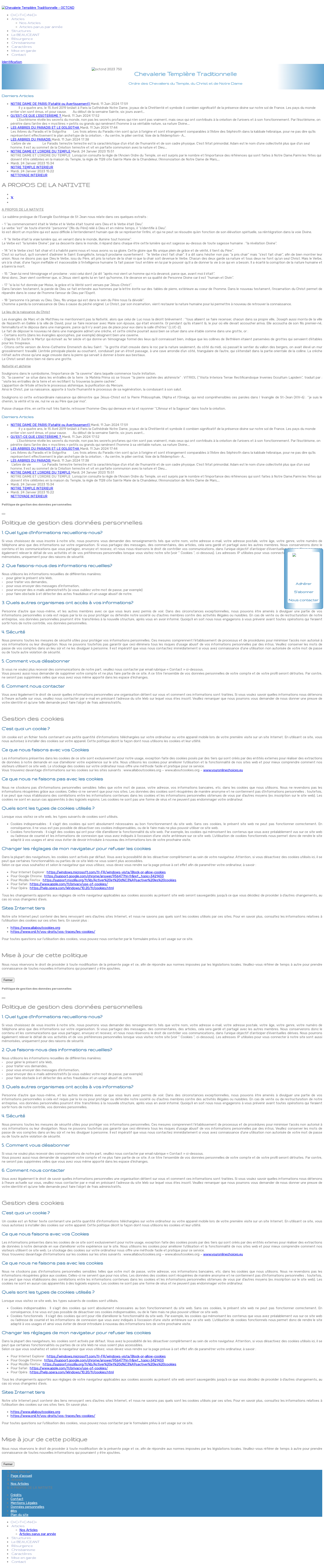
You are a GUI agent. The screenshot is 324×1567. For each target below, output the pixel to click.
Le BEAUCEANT (26, 35)
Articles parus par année (41, 27)
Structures (21, 31)
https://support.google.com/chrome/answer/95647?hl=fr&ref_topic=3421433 (104, 876)
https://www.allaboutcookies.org (35, 928)
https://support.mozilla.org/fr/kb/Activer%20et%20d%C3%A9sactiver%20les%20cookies (109, 880)
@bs (14, 1511)
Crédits (16, 1495)
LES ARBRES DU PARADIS (31, 139)
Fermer (8, 980)
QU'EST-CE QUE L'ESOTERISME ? (36, 116)
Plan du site (19, 1515)
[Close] (3, 514)
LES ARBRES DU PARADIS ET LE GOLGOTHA (45, 128)
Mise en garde (24, 50)
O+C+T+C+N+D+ (24, 15)
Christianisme (23, 43)
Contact (19, 54)
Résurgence (22, 39)
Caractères (22, 46)
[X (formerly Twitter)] (12, 198)
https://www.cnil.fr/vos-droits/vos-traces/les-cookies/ (53, 932)
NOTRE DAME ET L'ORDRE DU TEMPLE (41, 151)
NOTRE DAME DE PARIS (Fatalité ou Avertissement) (51, 104)
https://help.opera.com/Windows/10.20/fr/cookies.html (72, 888)
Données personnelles (27, 1507)
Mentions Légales (24, 1503)
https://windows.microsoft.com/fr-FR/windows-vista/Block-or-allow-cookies (106, 872)
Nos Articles (30, 23)
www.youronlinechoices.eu (223, 770)
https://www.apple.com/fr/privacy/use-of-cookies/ (69, 884)
